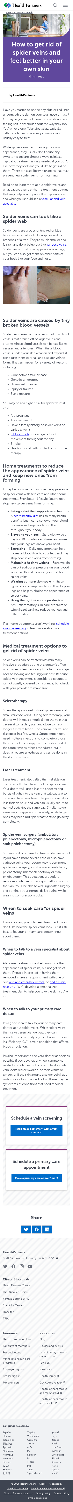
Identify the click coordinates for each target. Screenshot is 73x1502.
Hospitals (8, 1311)
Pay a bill (45, 1362)
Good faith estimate (17, 1488)
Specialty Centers (14, 1305)
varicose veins (56, 244)
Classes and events (51, 1345)
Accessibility (55, 1483)
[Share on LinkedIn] (47, 1229)
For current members (16, 1345)
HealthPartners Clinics (16, 1285)
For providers (11, 1382)
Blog (42, 1339)
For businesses (12, 1352)
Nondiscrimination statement (47, 1488)
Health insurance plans (17, 1339)
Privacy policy (43, 1493)
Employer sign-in (13, 1369)
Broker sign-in (11, 1376)
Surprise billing (61, 1493)
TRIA (6, 1318)
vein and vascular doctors (26, 982)
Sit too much (20, 434)
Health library (48, 1376)
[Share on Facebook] (36, 1229)
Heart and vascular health (19, 12)
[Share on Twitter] (26, 1229)
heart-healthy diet (25, 516)
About (42, 1483)
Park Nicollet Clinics (15, 1292)
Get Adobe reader (51, 1382)
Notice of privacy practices (18, 1493)
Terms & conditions (36, 1498)
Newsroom (47, 1369)
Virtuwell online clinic (16, 1298)
